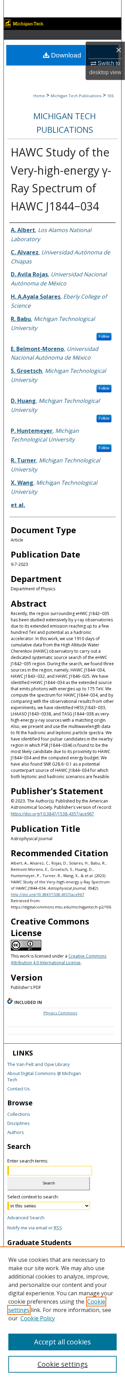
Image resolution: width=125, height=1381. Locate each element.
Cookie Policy (37, 1318)
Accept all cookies (62, 1342)
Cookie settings (63, 1364)
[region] (62, 1313)
